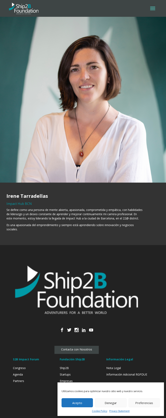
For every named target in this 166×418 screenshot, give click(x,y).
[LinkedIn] (84, 332)
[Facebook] (62, 332)
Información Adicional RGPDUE (126, 374)
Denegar (111, 403)
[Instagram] (76, 332)
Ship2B (64, 368)
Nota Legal (113, 368)
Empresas (66, 381)
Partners (18, 381)
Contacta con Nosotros (76, 349)
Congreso (19, 368)
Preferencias (144, 403)
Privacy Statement (119, 411)
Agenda (18, 374)
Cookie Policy (99, 411)
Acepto (77, 403)
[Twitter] (69, 332)
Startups (65, 374)
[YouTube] (91, 332)
